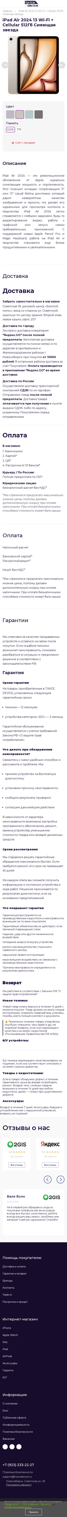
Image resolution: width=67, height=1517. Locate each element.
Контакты (8, 1287)
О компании (10, 1403)
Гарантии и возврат (15, 1273)
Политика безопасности (18, 1431)
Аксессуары (10, 1363)
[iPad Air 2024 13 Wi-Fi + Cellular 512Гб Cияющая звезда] (33, 65)
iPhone (7, 1328)
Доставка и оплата (14, 1266)
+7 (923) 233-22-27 (18, 1465)
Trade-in (7, 1294)
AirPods (7, 1356)
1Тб (19, 129)
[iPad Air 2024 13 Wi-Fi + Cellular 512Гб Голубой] (29, 114)
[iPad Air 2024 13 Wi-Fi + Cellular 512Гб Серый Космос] (38, 114)
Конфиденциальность (16, 1424)
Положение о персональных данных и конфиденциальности (27, 1506)
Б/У (5, 1377)
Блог (5, 1410)
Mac (5, 1342)
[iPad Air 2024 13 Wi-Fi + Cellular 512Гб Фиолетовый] (10, 114)
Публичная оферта (14, 1417)
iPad (5, 1349)
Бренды (8, 1280)
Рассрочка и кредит (15, 1301)
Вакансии (9, 1438)
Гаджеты (8, 1370)
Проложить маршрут (19, 1484)
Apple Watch (10, 1335)
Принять (33, 1512)
